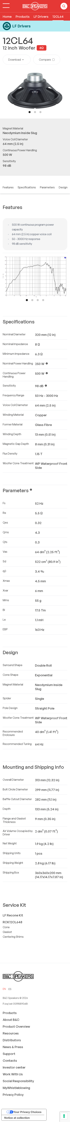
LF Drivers (41, 16)
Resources (11, 1033)
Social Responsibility (18, 1081)
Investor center (14, 1067)
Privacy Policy (13, 1095)
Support (9, 1054)
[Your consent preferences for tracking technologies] (64, 1116)
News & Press (13, 1047)
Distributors (12, 1040)
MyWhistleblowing (16, 1088)
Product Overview (16, 1026)
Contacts (10, 1060)
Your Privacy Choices (27, 1112)
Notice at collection (17, 1117)
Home (7, 16)
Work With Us (13, 1074)
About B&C (11, 1020)
